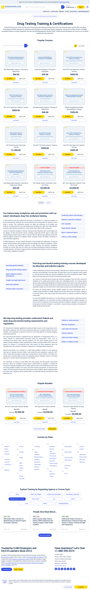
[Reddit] (71, 569)
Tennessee (67, 465)
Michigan (36, 459)
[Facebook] (68, 569)
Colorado (6, 462)
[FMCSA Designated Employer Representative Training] (74, 96)
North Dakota (53, 466)
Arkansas (6, 454)
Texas (66, 468)
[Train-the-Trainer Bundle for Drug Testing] (73, 396)
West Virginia (83, 457)
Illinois (21, 465)
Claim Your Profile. (64, 2)
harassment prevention (37, 563)
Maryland (36, 454)
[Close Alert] (88, 1)
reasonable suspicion (11, 563)
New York (52, 461)
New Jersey (53, 456)
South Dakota (68, 460)
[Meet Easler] (62, 569)
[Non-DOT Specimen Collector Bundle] (17, 396)
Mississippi (37, 464)
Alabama (6, 446)
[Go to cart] (87, 6)
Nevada (52, 449)
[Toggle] (75, 7)
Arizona (6, 451)
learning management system (21, 559)
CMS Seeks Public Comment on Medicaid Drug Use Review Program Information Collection (15, 521)
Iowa (20, 470)
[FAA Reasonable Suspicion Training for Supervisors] (45, 96)
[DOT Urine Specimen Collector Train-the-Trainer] (74, 172)
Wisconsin (82, 459)
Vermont (81, 446)
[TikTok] (74, 569)
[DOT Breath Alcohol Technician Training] (16, 134)
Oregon (52, 476)
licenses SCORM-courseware (35, 557)
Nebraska (52, 446)
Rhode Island (68, 452)
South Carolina (68, 457)
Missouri (36, 467)
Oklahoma (52, 474)
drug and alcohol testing (24, 563)
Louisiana (37, 446)
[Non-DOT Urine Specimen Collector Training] (74, 59)
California (7, 459)
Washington (82, 454)
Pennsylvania (68, 446)
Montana (36, 469)
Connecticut (7, 464)
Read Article (24, 529)
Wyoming (82, 462)
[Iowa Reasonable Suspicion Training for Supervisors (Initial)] (16, 172)
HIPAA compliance (6, 565)
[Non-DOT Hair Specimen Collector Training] (74, 134)
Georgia (21, 452)
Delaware (6, 470)
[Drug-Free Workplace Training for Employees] (45, 59)
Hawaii (21, 457)
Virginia (81, 449)
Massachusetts (38, 457)
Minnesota (37, 462)
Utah (65, 473)
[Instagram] (65, 569)
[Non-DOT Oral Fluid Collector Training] (45, 134)
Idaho (20, 463)
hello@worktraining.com (60, 565)
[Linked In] (56, 569)
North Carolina (53, 463)
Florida (21, 446)
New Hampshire (53, 452)
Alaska (6, 449)
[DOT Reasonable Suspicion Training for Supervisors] (16, 59)
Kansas (21, 476)
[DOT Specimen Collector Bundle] (45, 396)
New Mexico (53, 458)
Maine (36, 452)
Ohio (51, 471)
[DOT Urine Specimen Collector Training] (16, 96)
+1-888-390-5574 (70, 7)
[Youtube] (59, 569)
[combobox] (83, 45)
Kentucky (21, 478)
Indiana (21, 468)
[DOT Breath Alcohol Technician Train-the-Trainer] (45, 172)
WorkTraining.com (6, 557)
